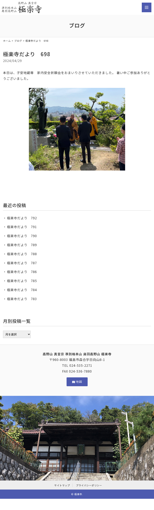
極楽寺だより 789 (22, 244)
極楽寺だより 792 (22, 217)
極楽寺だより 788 (22, 253)
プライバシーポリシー (89, 485)
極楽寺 (78, 494)
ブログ (18, 40)
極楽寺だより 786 (22, 271)
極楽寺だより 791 (22, 226)
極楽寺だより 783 (22, 298)
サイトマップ (62, 485)
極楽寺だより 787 (22, 262)
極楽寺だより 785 (22, 280)
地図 (79, 382)
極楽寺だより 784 (22, 289)
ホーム (7, 40)
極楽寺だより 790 (22, 235)
